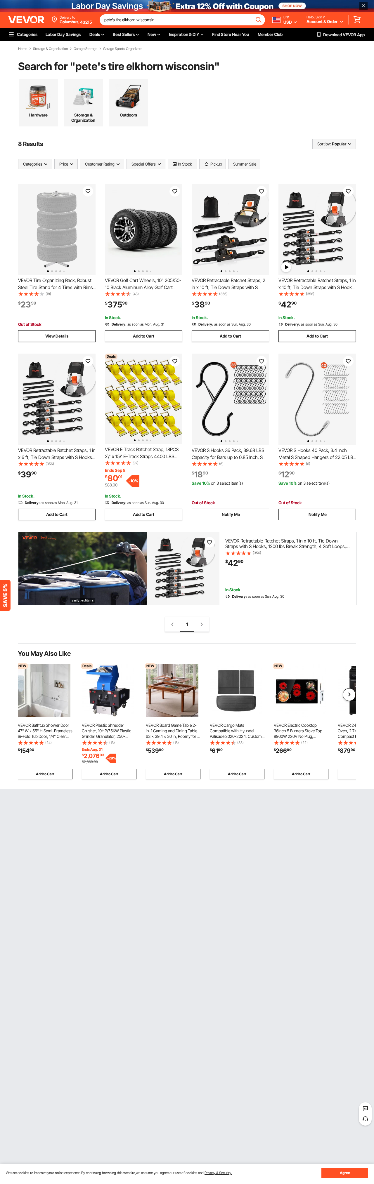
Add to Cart (143, 335)
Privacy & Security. (218, 1173)
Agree (345, 1173)
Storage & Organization (50, 49)
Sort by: (324, 143)
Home (22, 49)
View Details (56, 335)
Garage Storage (85, 49)
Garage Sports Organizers (122, 49)
